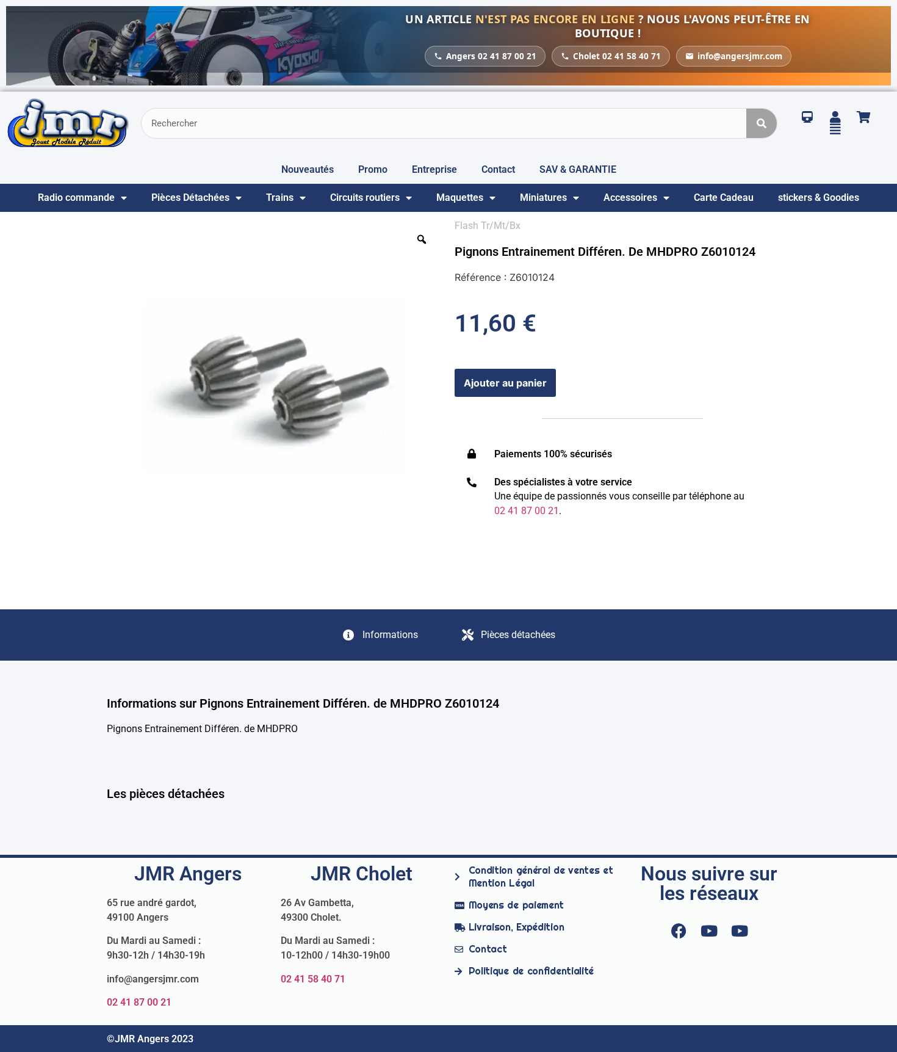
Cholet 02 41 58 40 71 (617, 56)
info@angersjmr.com (739, 56)
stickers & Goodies (818, 197)
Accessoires (630, 197)
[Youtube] (709, 930)
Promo (372, 169)
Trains (280, 197)
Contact (498, 169)
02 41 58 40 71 (313, 979)
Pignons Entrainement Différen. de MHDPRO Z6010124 (605, 251)
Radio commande (76, 197)
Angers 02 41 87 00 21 (491, 56)
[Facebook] (678, 930)
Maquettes (459, 197)
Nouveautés (307, 169)
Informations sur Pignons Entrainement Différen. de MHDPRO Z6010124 (303, 703)
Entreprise (434, 169)
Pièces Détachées (190, 197)
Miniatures (543, 197)
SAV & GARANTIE (577, 169)
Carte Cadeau (724, 197)
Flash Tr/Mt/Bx (488, 225)
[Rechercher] (761, 123)
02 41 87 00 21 (139, 1002)
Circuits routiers (365, 197)
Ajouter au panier (505, 383)
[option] (274, 386)
